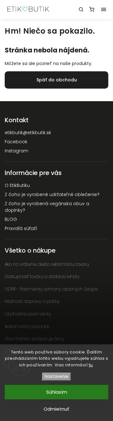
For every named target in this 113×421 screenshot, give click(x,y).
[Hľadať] (81, 9)
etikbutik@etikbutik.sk (28, 132)
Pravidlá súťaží (21, 228)
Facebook (16, 142)
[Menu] (103, 9)
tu (91, 365)
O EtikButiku (17, 185)
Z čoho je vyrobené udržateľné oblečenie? (52, 194)
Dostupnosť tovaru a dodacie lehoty (42, 276)
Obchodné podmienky (28, 314)
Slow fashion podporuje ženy (34, 339)
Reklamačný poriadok (27, 326)
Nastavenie (56, 377)
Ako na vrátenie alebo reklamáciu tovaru (47, 264)
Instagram (16, 151)
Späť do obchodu (56, 80)
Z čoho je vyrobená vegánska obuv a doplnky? (47, 206)
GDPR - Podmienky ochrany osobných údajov (51, 289)
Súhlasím (56, 392)
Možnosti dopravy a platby (32, 301)
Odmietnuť (56, 409)
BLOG (11, 219)
